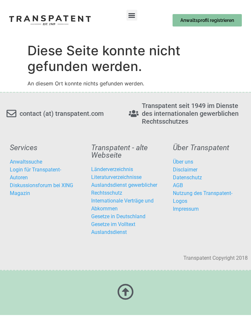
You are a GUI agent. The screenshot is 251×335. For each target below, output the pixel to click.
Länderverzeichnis (112, 169)
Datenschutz (187, 177)
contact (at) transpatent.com (62, 113)
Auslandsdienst (109, 232)
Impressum (186, 209)
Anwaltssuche (26, 162)
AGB (178, 185)
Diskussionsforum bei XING (41, 185)
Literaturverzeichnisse (116, 177)
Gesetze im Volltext (113, 224)
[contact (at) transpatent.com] (11, 113)
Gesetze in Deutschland (118, 216)
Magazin (20, 193)
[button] (131, 15)
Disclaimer (185, 170)
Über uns (183, 162)
